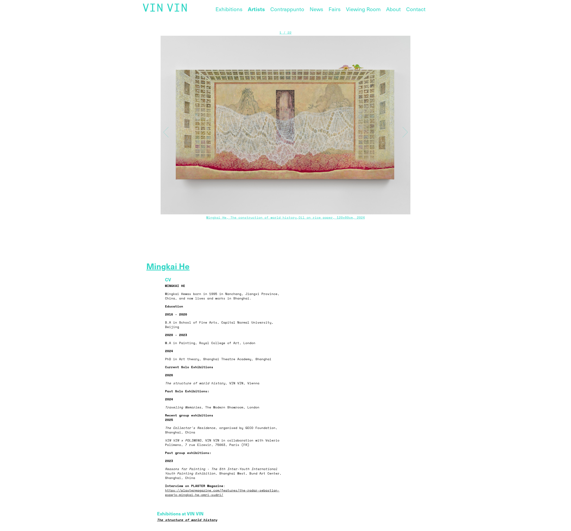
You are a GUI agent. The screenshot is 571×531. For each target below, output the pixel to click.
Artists (256, 9)
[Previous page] (162, 129)
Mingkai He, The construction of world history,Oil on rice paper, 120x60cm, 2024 (285, 217)
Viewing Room (363, 9)
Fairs (335, 9)
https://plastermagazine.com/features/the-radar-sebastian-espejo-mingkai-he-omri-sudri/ (222, 492)
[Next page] (408, 129)
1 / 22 (285, 32)
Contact (416, 9)
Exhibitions (228, 9)
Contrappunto (287, 9)
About (393, 9)
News (316, 9)
